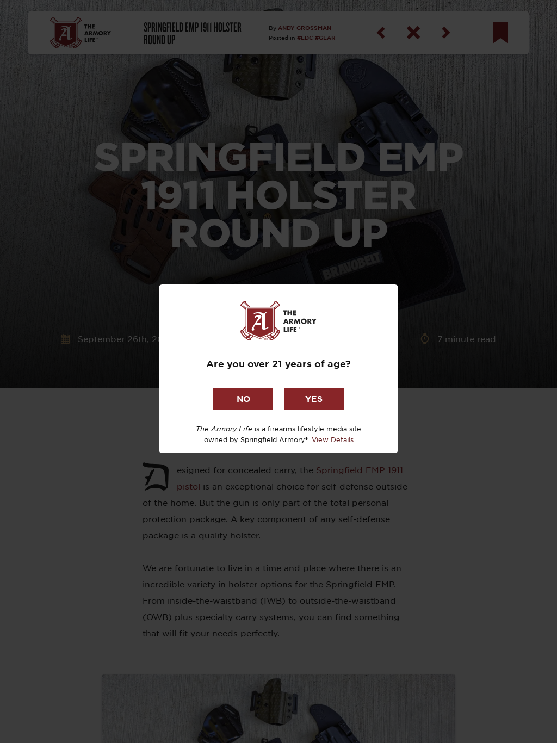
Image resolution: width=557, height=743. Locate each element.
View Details (333, 439)
